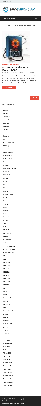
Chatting (6, 146)
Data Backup (7, 155)
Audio (5, 133)
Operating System (9, 246)
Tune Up (6, 333)
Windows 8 (7, 369)
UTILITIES (6, 346)
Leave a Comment (29, 72)
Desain (5, 162)
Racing (5, 301)
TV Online (6, 340)
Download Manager (9, 168)
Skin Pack (6, 320)
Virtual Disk (7, 353)
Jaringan (6, 223)
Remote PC (7, 304)
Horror (5, 210)
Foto (4, 201)
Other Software (7, 64)
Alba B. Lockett (18, 72)
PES (4, 259)
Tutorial (5, 337)
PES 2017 (6, 275)
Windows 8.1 (7, 372)
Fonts (5, 197)
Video (5, 350)
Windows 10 (7, 363)
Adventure (6, 116)
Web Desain (7, 356)
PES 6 (5, 288)
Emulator (6, 181)
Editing (5, 178)
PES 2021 (6, 285)
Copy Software (8, 152)
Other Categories (9, 249)
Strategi (5, 330)
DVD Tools (6, 175)
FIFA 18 (5, 188)
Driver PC (6, 171)
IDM (4, 214)
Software (16, 64)
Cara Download (8, 142)
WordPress (13, 403)
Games (5, 204)
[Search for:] (20, 98)
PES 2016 (6, 272)
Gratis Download (8, 87)
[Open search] (36, 18)
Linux (5, 226)
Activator (6, 113)
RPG (4, 307)
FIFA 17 (5, 184)
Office (5, 243)
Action (5, 110)
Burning (6, 139)
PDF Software (7, 256)
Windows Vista (8, 382)
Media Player (7, 230)
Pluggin (5, 291)
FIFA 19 (5, 191)
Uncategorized (8, 343)
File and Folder (8, 194)
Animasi (6, 123)
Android (6, 120)
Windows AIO (8, 375)
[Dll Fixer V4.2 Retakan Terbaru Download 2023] (20, 47)
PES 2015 (6, 269)
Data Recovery (8, 158)
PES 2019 (6, 282)
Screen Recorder (8, 311)
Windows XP (7, 385)
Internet (6, 217)
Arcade (5, 129)
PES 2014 (6, 265)
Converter (6, 149)
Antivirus (6, 126)
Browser (6, 136)
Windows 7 (7, 366)
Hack (5, 207)
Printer (5, 294)
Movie (5, 236)
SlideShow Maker (9, 324)
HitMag (21, 403)
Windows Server (8, 379)
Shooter (6, 314)
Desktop (6, 165)
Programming (7, 298)
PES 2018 (6, 278)
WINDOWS (7, 359)
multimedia (7, 239)
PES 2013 (6, 262)
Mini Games (7, 233)
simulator (6, 317)
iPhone (5, 220)
